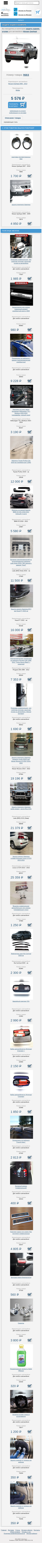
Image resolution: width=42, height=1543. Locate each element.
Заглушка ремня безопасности (21, 1277)
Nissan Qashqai (30, 31)
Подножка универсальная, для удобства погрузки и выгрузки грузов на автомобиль (21, 261)
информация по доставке (17, 113)
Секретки (21, 1323)
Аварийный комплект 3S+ (21, 1001)
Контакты (37, 1530)
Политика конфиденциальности (14, 1533)
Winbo (18, 90)
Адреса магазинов (5, 14)
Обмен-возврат (15, 1532)
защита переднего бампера (21, 204)
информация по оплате (18, 111)
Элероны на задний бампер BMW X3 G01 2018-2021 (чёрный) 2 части (21, 512)
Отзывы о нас (26, 1532)
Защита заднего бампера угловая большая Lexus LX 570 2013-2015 (21, 858)
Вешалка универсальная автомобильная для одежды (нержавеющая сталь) (21, 908)
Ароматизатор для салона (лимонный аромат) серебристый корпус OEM (21, 309)
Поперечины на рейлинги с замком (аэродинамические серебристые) (21, 360)
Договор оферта (26, 1530)
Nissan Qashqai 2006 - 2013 (17, 84)
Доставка (11, 1530)
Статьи (17, 1530)
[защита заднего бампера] (21, 70)
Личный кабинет (31, 1533)
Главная (4, 1530)
